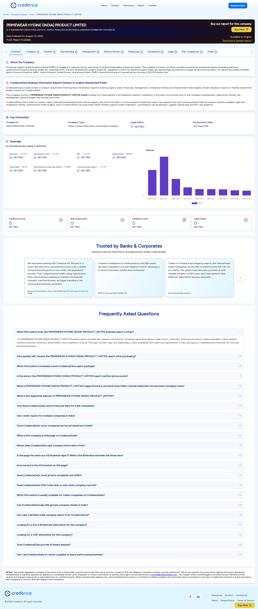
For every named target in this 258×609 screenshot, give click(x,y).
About (215, 600)
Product (229, 595)
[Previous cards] (18, 278)
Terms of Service (245, 600)
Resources (217, 595)
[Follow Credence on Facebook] (190, 596)
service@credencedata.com (164, 574)
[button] (129, 331)
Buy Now (239, 29)
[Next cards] (240, 278)
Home (6, 14)
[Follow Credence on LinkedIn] (198, 596)
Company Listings (19, 14)
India (32, 14)
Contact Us (241, 595)
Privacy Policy (227, 600)
